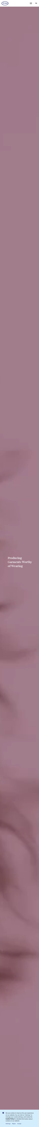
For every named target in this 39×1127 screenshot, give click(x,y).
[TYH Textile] (5, 3)
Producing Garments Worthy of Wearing (20, 562)
